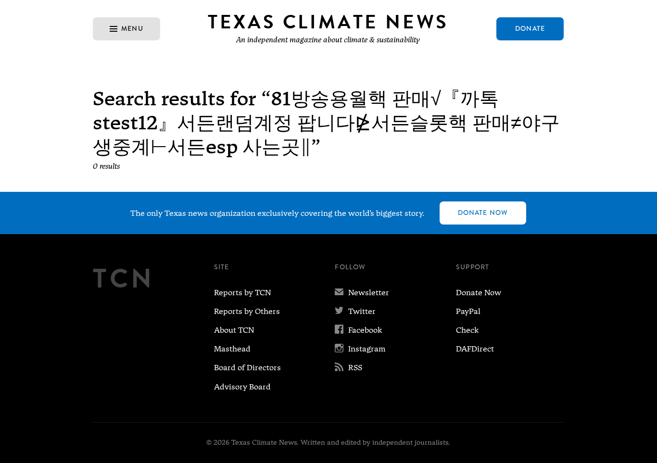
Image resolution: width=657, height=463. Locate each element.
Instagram (360, 349)
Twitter (355, 311)
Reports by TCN (242, 293)
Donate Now (483, 212)
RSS (348, 368)
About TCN (234, 330)
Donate (530, 28)
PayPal (468, 311)
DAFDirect (475, 349)
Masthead (232, 349)
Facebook (358, 330)
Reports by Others (247, 311)
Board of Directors (247, 368)
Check (467, 330)
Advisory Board (242, 387)
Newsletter (362, 293)
